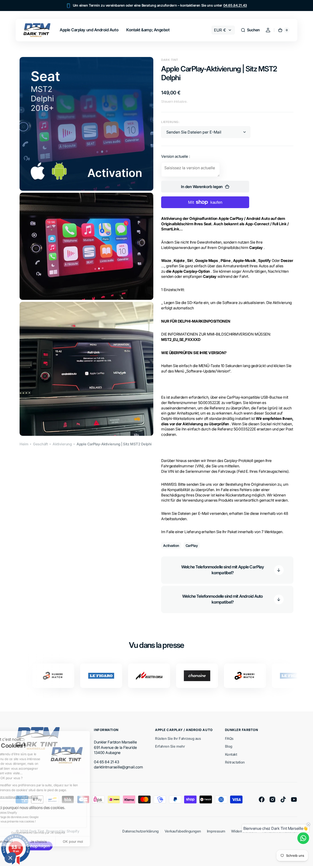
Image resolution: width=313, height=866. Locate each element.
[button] (10, 858)
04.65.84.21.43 (235, 5)
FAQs (229, 738)
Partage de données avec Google (35, 817)
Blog (228, 746)
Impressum (216, 831)
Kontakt (231, 754)
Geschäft (40, 444)
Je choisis (56, 841)
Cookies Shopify (24, 812)
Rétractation (235, 762)
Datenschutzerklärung (140, 831)
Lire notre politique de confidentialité (33, 797)
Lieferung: (170, 122)
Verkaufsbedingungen (183, 831)
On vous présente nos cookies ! (33, 821)
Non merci (22, 841)
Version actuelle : (175, 156)
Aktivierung (62, 444)
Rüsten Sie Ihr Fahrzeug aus (178, 738)
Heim (24, 444)
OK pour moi (90, 841)
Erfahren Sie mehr (170, 746)
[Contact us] (303, 838)
